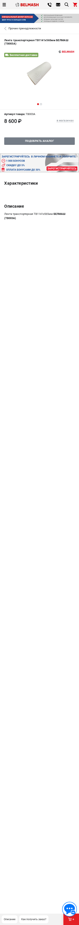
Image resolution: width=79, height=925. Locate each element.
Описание (9, 919)
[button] (38, 104)
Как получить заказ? (33, 919)
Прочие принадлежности (24, 28)
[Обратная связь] (69, 909)
